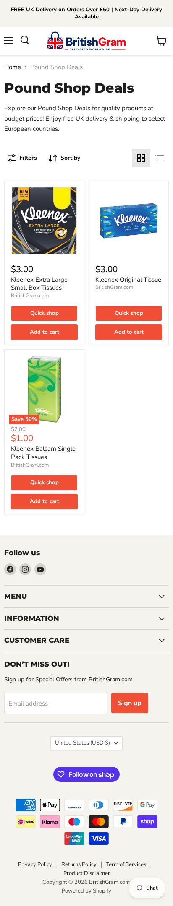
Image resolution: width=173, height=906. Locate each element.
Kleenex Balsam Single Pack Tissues (43, 452)
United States (82, 743)
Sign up (130, 703)
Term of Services (126, 864)
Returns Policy (79, 864)
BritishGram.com (30, 295)
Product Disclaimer (86, 873)
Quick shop (44, 313)
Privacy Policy (35, 864)
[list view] (159, 158)
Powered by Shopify (86, 891)
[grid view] (141, 158)
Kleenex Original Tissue (128, 279)
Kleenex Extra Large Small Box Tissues (39, 283)
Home (12, 67)
